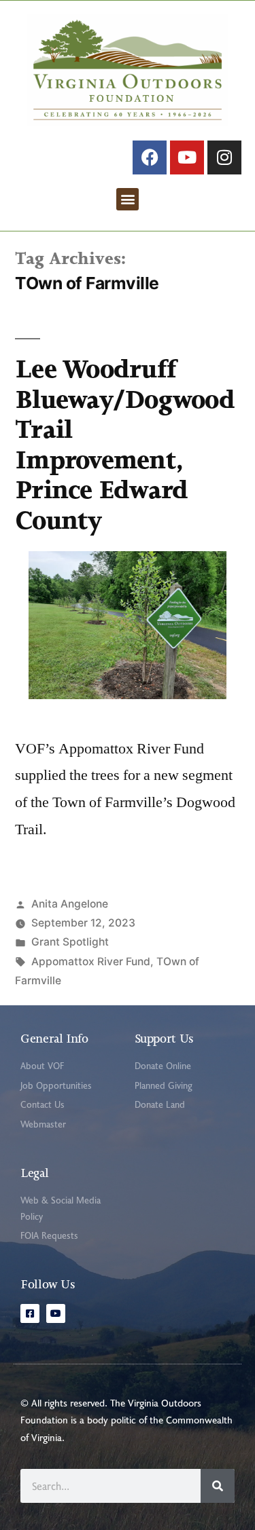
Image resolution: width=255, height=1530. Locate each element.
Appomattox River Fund (90, 961)
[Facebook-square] (29, 1313)
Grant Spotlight (70, 941)
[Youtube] (187, 157)
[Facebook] (150, 157)
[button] (127, 199)
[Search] (218, 1486)
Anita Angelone (69, 903)
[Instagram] (224, 157)
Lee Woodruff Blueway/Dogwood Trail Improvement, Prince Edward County (125, 444)
